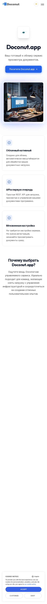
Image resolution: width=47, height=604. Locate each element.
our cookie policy (30, 584)
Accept (23, 589)
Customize (14, 596)
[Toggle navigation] (42, 3)
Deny (33, 596)
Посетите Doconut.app (22, 69)
